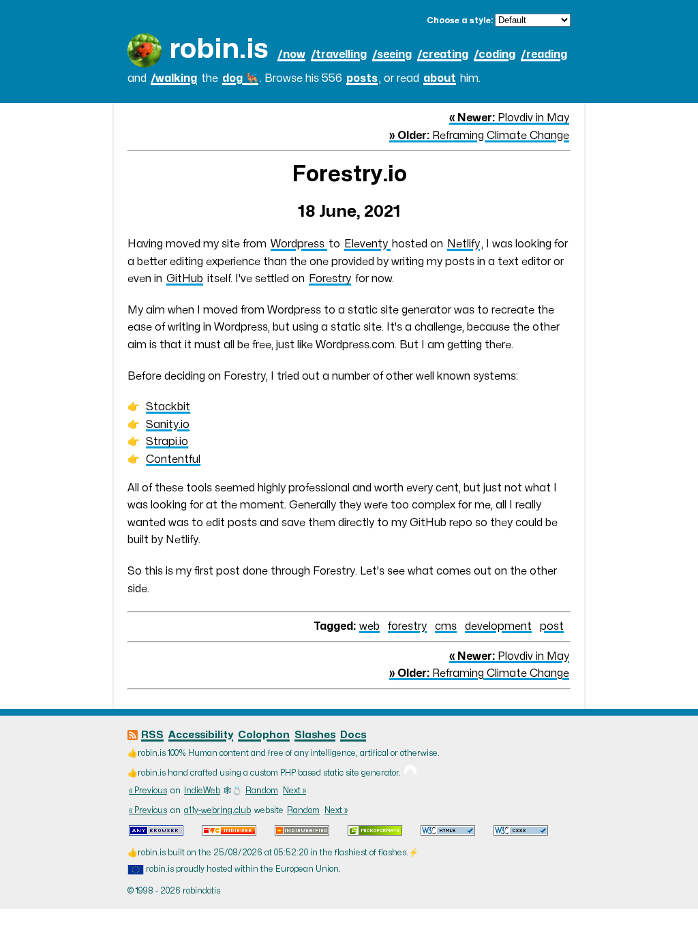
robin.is (219, 49)
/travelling (339, 54)
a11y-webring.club (217, 810)
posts (362, 78)
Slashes (314, 735)
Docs (353, 735)
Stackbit (168, 406)
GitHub (184, 278)
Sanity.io (167, 424)
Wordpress (299, 244)
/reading (544, 54)
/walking (174, 78)
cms (446, 626)
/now (291, 54)
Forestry (330, 278)
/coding (494, 54)
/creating (442, 54)
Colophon (264, 735)
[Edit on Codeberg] (410, 772)
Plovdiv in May (509, 117)
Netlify (463, 244)
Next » (294, 791)
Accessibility (200, 735)
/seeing (392, 54)
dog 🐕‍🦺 (240, 78)
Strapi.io (167, 441)
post (552, 626)
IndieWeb (202, 791)
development (498, 626)
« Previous (148, 791)
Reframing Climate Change (479, 135)
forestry (407, 626)
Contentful (173, 459)
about (439, 78)
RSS (152, 735)
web (369, 626)
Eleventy (367, 244)
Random (261, 791)
